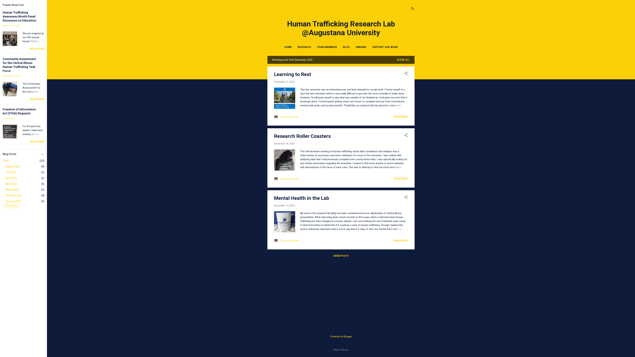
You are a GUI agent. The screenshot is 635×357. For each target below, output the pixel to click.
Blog (346, 47)
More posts (341, 256)
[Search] (413, 9)
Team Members (327, 47)
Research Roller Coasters (302, 136)
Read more (401, 116)
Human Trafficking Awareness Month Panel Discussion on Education (19, 16)
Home (288, 47)
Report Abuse (341, 349)
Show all (403, 59)
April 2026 (11, 183)
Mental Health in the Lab (301, 198)
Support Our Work (385, 47)
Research (304, 47)
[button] (406, 73)
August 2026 (12, 166)
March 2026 (12, 189)
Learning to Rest (292, 74)
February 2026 (13, 195)
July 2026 (11, 172)
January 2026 (13, 201)
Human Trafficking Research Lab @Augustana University (341, 28)
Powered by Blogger (341, 336)
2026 (6, 160)
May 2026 (11, 178)
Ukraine (361, 47)
